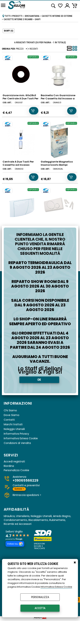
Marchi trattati (13, 424)
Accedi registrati (14, 461)
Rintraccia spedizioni (27, 495)
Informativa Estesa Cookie (56, 587)
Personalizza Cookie (16, 470)
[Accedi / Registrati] (67, 5)
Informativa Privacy (16, 434)
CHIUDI (74, 563)
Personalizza (40, 597)
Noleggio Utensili (14, 429)
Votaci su (12, 543)
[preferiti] (60, 5)
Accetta (40, 608)
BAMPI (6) (8, 30)
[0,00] (75, 5)
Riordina (9, 466)
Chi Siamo (10, 410)
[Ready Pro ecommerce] (40, 617)
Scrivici (19, 488)
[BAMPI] (7, 58)
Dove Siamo (11, 415)
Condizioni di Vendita (17, 443)
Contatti (9, 420)
